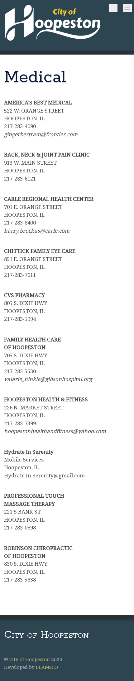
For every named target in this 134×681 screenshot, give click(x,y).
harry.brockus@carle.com (36, 231)
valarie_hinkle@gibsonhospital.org (48, 379)
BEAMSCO (47, 667)
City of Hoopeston (29, 659)
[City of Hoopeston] (53, 41)
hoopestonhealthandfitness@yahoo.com (55, 431)
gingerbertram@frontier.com (41, 134)
